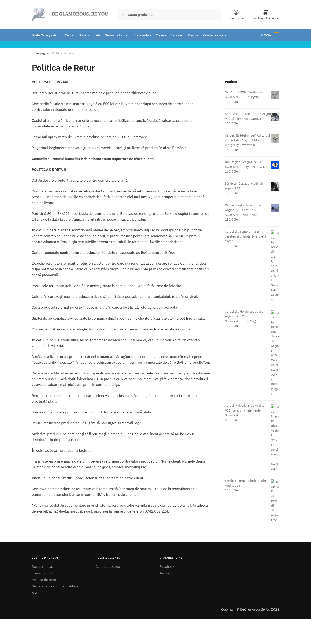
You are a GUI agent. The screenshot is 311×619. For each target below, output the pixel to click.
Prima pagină (40, 53)
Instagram (168, 573)
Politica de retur (44, 580)
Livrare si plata (43, 573)
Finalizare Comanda (265, 18)
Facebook (167, 566)
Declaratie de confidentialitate (55, 586)
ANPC (36, 593)
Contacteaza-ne (108, 566)
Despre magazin (44, 566)
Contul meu (236, 18)
